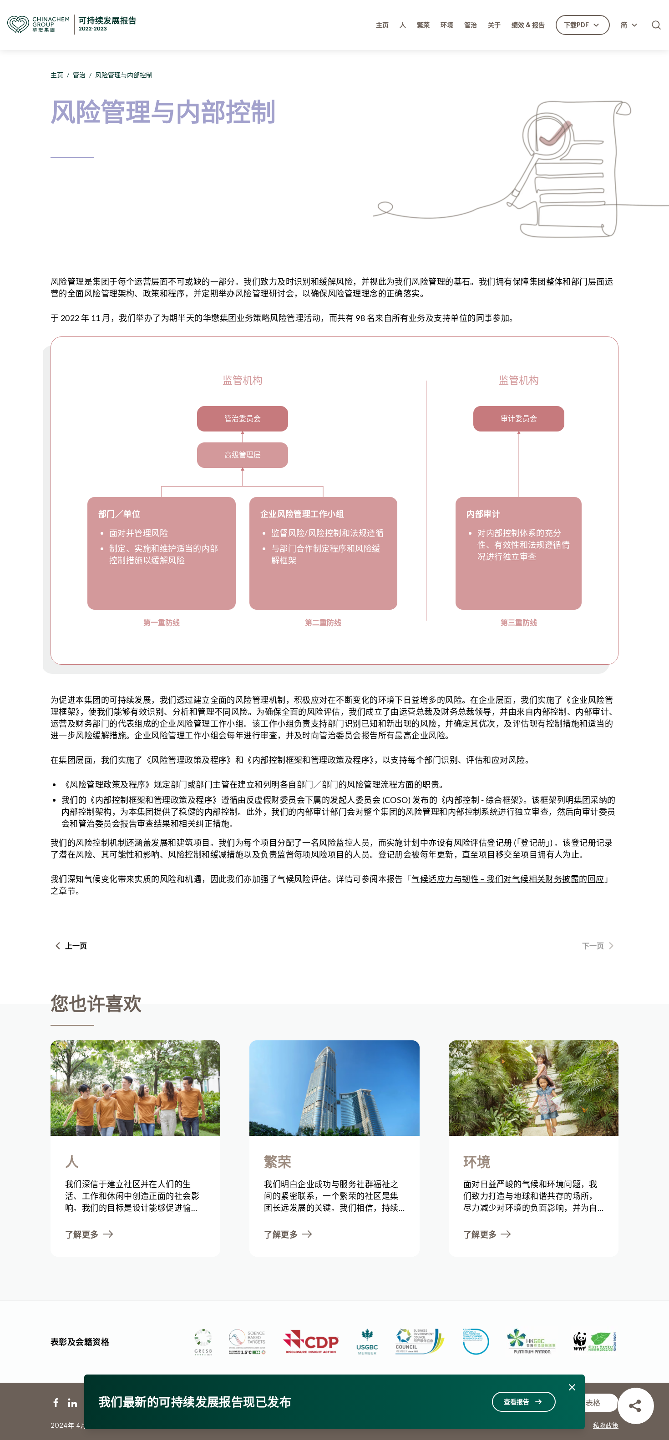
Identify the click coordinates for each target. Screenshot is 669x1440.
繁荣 (423, 25)
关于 (494, 25)
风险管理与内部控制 (123, 75)
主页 (382, 25)
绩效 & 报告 (528, 25)
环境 (447, 25)
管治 (470, 25)
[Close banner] (572, 1387)
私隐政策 (605, 1426)
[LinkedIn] (72, 1402)
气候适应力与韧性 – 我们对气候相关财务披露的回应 (507, 879)
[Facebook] (56, 1402)
